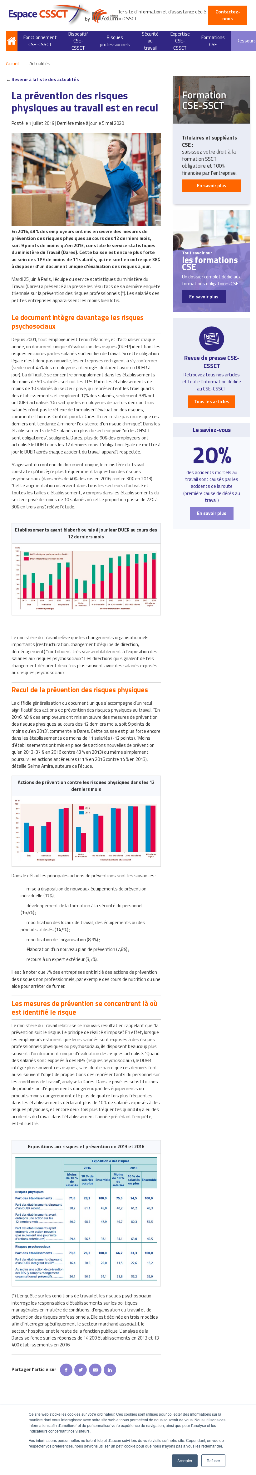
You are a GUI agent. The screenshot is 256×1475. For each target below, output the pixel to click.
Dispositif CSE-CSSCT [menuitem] (78, 41)
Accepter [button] (184, 1460)
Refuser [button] (213, 1460)
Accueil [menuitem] (11, 41)
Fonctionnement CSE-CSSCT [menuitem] (40, 41)
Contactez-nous (227, 15)
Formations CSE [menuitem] (213, 41)
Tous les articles (211, 401)
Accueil (12, 63)
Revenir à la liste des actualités (45, 79)
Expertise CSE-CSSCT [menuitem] (180, 41)
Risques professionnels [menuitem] (115, 41)
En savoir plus (211, 185)
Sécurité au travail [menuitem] (150, 41)
